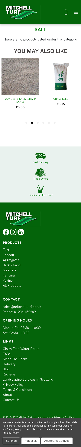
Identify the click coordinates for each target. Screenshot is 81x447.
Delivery (9, 364)
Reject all (30, 441)
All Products (12, 286)
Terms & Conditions (18, 390)
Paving (8, 281)
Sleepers (9, 270)
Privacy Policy (13, 385)
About (7, 395)
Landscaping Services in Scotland (28, 380)
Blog (6, 369)
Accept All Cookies (57, 441)
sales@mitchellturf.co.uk (22, 307)
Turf (6, 250)
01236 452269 (25, 312)
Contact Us (11, 400)
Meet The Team (15, 359)
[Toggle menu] (76, 12)
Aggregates (11, 260)
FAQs (7, 354)
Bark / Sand (12, 265)
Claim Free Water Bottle (21, 349)
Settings (11, 441)
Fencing (9, 275)
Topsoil (8, 255)
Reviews (9, 374)
